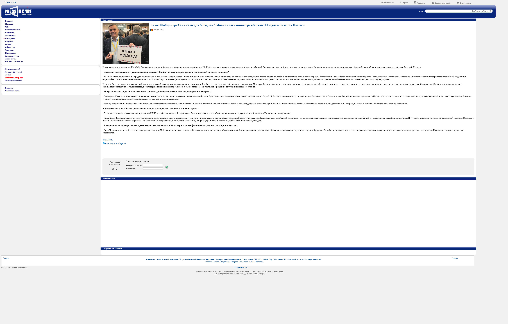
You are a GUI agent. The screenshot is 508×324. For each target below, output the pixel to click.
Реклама (9, 88)
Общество (10, 47)
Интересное (10, 53)
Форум (235, 262)
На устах (9, 41)
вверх (6, 258)
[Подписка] (428, 2)
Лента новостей (12, 69)
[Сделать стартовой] (453, 2)
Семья (8, 44)
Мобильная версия (14, 78)
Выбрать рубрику (480, 11)
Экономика (10, 35)
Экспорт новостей (13, 80)
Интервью (10, 38)
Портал (405, 2)
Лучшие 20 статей (13, 72)
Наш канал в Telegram (115, 143)
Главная (9, 21)
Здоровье (9, 50)
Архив (8, 75)
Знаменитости (12, 56)
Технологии (10, 59)
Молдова (9, 24)
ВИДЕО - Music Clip (14, 62)
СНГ (7, 27)
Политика (9, 32)
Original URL (108, 140)
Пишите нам (241, 267)
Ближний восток (12, 30)
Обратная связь (12, 91)
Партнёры (225, 262)
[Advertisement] (48, 113)
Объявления (389, 2)
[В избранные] (474, 2)
